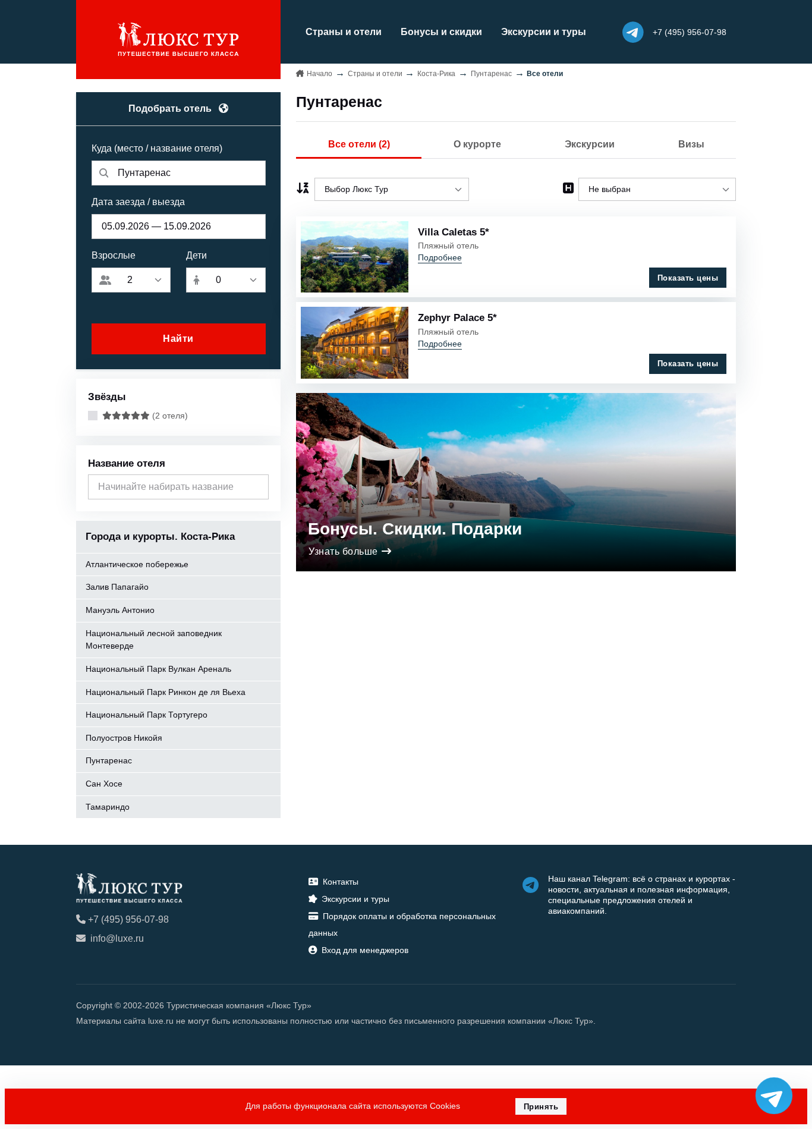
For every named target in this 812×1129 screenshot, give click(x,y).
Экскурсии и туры (543, 32)
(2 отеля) (169, 415)
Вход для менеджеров (365, 950)
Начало (319, 74)
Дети (196, 255)
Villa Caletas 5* (453, 232)
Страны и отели (344, 32)
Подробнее (440, 257)
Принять (541, 1106)
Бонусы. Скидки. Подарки (415, 529)
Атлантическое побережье (137, 564)
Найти (178, 339)
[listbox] (391, 189)
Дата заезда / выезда (138, 202)
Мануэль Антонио (120, 610)
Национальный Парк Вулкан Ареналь (158, 669)
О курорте (477, 144)
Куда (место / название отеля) (157, 148)
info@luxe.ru (117, 938)
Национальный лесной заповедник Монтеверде (154, 639)
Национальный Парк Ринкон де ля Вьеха (166, 692)
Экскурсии (590, 144)
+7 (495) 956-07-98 (128, 919)
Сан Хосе (104, 783)
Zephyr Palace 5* (457, 317)
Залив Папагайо (117, 587)
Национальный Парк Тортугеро (146, 714)
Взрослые (114, 255)
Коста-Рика (436, 74)
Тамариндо (108, 807)
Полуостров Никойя (124, 738)
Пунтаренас (109, 760)
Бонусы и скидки (441, 32)
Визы (691, 144)
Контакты (340, 881)
